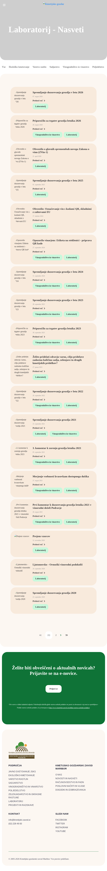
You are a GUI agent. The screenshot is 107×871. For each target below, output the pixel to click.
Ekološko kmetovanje (19, 67)
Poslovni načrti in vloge (70, 786)
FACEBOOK (61, 820)
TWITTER (60, 824)
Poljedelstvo (98, 67)
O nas (58, 775)
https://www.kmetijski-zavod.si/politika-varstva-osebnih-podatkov (69, 708)
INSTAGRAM (61, 827)
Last (66, 635)
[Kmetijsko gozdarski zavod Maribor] (53, 3)
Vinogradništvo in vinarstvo (76, 67)
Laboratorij (40, 106)
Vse (4, 67)
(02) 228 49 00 (15, 824)
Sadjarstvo (55, 67)
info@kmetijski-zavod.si (19, 820)
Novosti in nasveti (66, 778)
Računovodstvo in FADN (69, 782)
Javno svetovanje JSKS (22, 771)
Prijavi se (53, 689)
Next (61, 635)
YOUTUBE (60, 831)
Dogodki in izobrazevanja (70, 790)
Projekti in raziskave (21, 805)
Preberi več (38, 101)
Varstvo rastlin (39, 67)
